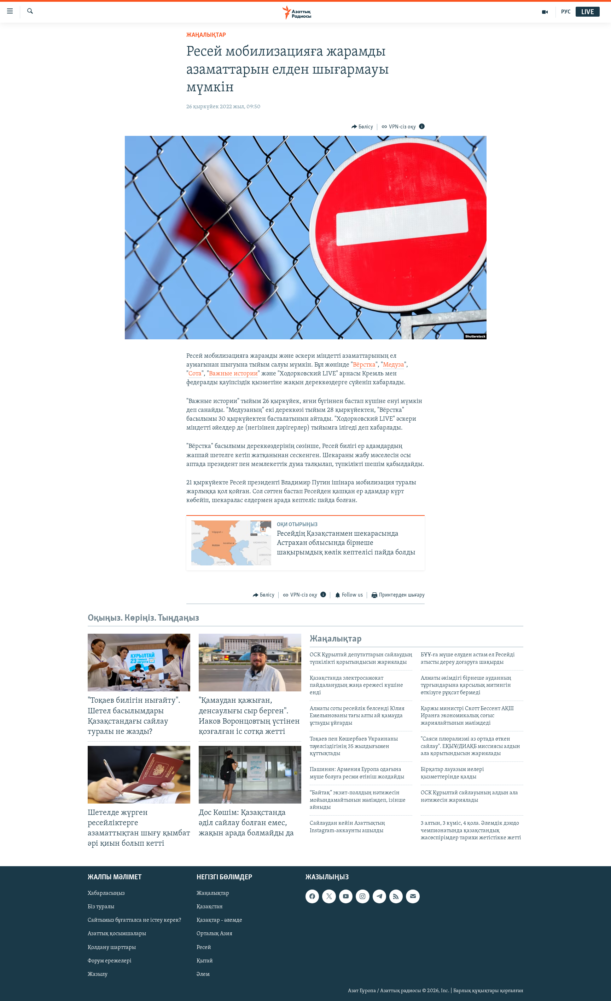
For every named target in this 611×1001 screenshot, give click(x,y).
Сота (195, 374)
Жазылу (97, 974)
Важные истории (233, 374)
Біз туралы (101, 907)
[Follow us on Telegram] (379, 896)
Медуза (393, 365)
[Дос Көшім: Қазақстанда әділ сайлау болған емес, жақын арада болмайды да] (250, 775)
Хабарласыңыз (106, 893)
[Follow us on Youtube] (346, 896)
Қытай (205, 960)
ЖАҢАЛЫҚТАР (206, 35)
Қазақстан (210, 907)
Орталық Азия (214, 934)
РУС (566, 12)
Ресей (204, 947)
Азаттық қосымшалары (117, 934)
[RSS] (396, 896)
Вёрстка (364, 365)
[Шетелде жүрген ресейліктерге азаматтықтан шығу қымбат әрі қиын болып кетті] (139, 775)
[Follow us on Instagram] (362, 896)
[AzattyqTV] (545, 12)
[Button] (362, 127)
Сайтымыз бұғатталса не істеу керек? (134, 920)
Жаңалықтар (213, 893)
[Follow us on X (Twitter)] (329, 896)
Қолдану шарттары (112, 947)
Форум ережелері (110, 960)
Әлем (203, 974)
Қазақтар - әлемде (219, 920)
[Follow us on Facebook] (312, 896)
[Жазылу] (412, 896)
